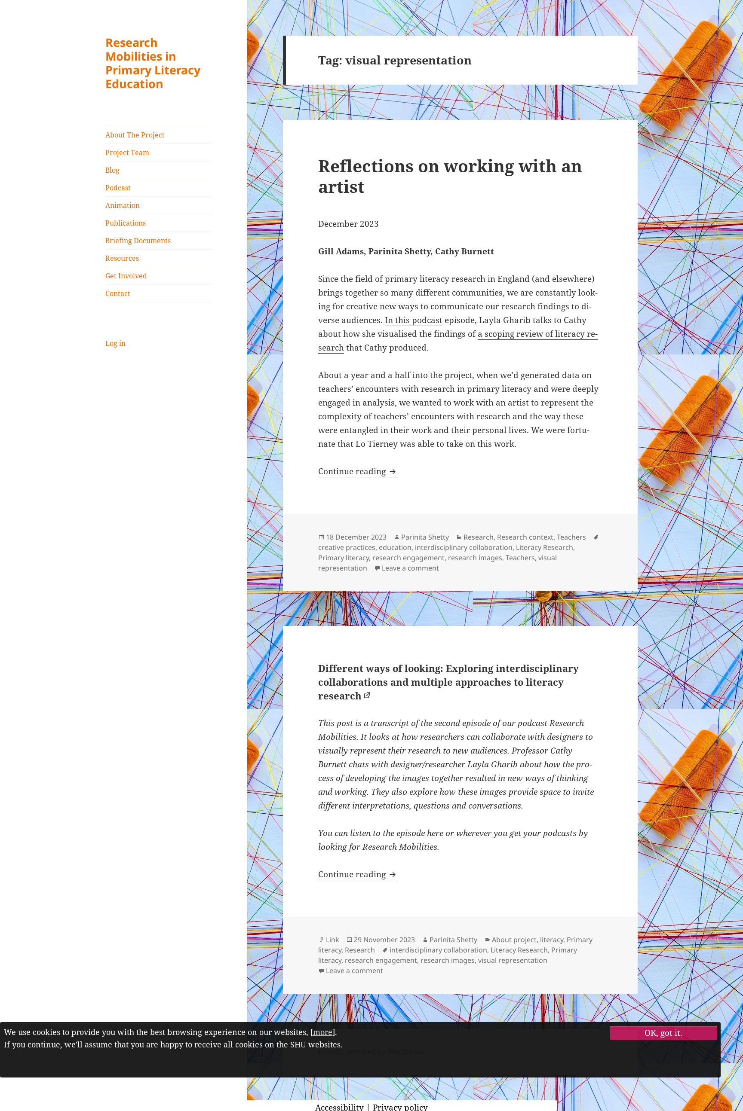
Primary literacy (343, 557)
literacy (551, 939)
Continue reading (358, 471)
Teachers (571, 537)
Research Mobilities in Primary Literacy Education (152, 63)
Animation (122, 205)
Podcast (118, 187)
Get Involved (126, 276)
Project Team (127, 152)
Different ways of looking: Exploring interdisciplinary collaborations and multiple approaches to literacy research (448, 682)
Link (332, 939)
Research (479, 537)
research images (475, 557)
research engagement (408, 557)
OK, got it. (663, 1032)
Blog (112, 170)
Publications (125, 223)
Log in (115, 343)
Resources (122, 258)
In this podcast (413, 320)
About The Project (135, 135)
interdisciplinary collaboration (464, 547)
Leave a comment (410, 568)
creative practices (346, 547)
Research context (525, 537)
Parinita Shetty (425, 537)
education (395, 547)
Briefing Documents (138, 240)
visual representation (512, 960)
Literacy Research (544, 547)
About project (514, 939)
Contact (117, 293)
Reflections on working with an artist (450, 176)
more (322, 1032)
